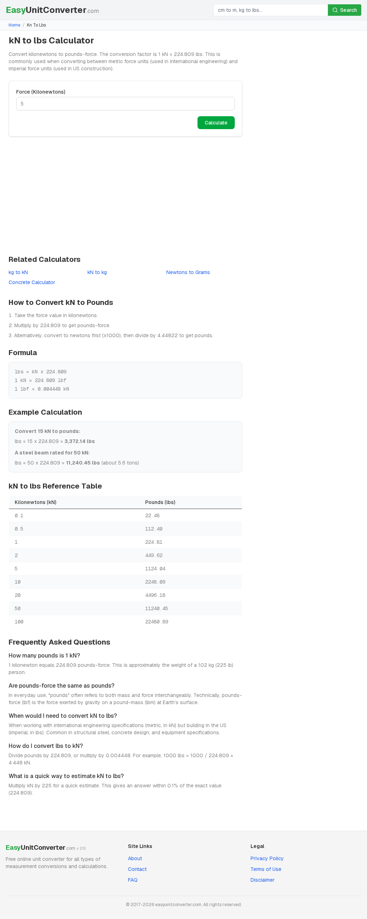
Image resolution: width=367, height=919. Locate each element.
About (135, 858)
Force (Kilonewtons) (40, 92)
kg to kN (18, 272)
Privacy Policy (267, 858)
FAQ (133, 880)
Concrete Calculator (32, 282)
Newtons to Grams (188, 272)
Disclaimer (263, 880)
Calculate (216, 122)
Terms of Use (266, 869)
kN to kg (97, 272)
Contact (137, 869)
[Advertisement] (125, 195)
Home (14, 25)
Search (348, 10)
